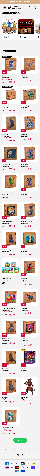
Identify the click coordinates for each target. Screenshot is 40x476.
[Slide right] (25, 43)
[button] (4, 7)
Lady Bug (26, 280)
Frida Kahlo (24, 250)
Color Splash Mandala (9, 310)
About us (8, 450)
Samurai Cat (26, 399)
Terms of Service (20, 450)
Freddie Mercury (7, 222)
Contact (32, 450)
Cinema (22, 37)
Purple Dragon (25, 194)
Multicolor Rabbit (26, 222)
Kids (5, 37)
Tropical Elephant (26, 106)
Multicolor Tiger (7, 250)
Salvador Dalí (6, 165)
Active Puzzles (23, 475)
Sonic (7, 77)
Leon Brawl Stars (7, 194)
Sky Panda (24, 135)
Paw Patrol (5, 106)
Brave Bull (24, 309)
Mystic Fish (24, 165)
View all (20, 440)
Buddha (26, 340)
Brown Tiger (6, 369)
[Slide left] (15, 43)
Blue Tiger (5, 398)
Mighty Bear (6, 339)
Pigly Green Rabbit (8, 429)
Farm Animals (6, 279)
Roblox (24, 369)
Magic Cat (7, 136)
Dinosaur (24, 76)
